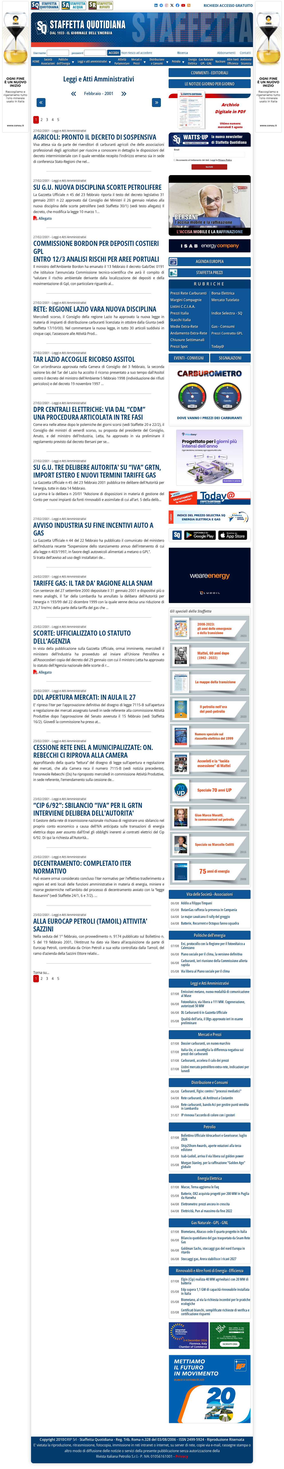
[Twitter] (172, 5)
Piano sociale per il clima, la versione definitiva (211, 954)
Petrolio (176, 61)
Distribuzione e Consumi (209, 1082)
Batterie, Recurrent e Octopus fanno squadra (210, 923)
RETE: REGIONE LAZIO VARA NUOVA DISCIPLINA (94, 309)
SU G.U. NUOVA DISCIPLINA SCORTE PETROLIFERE (97, 187)
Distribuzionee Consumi (157, 61)
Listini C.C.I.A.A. (182, 306)
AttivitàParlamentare (122, 61)
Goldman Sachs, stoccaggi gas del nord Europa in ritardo (213, 1250)
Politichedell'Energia (63, 61)
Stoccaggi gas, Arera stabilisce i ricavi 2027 (208, 1259)
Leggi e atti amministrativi (92, 61)
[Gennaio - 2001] (74, 93)
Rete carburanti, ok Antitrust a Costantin (207, 1098)
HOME (35, 61)
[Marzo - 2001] (124, 93)
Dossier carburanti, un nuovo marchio (205, 1044)
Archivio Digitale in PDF (230, 114)
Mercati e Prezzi (209, 1034)
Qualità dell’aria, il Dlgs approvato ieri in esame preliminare (212, 1021)
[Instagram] (166, 5)
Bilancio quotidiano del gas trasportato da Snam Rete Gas (215, 1240)
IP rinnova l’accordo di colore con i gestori (208, 1115)
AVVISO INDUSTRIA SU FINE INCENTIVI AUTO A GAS (93, 529)
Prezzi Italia (179, 313)
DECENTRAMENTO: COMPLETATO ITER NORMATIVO (82, 867)
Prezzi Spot (179, 346)
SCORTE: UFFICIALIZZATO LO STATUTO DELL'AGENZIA (82, 636)
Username (39, 53)
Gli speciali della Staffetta (190, 611)
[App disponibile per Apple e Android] (209, 536)
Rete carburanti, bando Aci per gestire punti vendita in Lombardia (215, 1107)
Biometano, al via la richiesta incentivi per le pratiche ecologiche (215, 1302)
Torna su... (41, 972)
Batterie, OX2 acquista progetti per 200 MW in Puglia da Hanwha (215, 1196)
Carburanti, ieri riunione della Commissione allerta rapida (214, 963)
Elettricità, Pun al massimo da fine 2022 (206, 1211)
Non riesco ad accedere (136, 53)
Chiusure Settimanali (187, 340)
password (77, 53)
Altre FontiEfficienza (233, 61)
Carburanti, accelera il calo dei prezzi (205, 1061)
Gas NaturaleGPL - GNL (206, 61)
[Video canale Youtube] (183, 5)
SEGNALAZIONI (230, 358)
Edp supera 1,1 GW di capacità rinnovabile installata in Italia (215, 1291)
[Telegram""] (161, 5)
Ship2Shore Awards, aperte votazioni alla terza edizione (211, 1148)
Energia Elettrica (210, 1178)
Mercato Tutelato (225, 300)
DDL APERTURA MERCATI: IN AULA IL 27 (84, 697)
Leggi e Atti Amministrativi (210, 983)
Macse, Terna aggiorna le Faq (200, 1187)
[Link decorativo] (191, 110)
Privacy (182, 1456)
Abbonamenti (226, 53)
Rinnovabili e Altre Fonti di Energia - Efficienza (209, 1270)
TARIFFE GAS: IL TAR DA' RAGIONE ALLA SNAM (92, 583)
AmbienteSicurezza (246, 61)
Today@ (217, 346)
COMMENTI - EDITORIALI (209, 73)
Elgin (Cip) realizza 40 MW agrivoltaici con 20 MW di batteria (214, 1281)
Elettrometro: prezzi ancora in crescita (205, 1204)
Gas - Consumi (223, 326)
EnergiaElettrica (192, 61)
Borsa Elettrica (223, 293)
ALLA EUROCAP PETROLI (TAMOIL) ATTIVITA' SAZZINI (90, 924)
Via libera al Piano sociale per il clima (205, 971)
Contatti (245, 53)
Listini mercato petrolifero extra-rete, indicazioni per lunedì (215, 1069)
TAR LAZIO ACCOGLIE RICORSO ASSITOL (84, 359)
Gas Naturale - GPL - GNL (209, 1223)
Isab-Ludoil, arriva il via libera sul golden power (212, 1156)
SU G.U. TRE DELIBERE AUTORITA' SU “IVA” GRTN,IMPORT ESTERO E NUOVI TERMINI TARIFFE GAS (97, 471)
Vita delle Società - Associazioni (210, 894)
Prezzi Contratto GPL (227, 333)
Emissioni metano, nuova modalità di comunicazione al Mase (215, 994)
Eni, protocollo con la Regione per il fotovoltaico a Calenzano (213, 946)
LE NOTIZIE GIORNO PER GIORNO (210, 84)
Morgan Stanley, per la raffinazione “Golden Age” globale (213, 1165)
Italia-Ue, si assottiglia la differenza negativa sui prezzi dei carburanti (212, 1052)
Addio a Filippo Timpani (196, 903)
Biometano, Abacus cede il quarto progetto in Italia (214, 1232)
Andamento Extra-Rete (188, 333)
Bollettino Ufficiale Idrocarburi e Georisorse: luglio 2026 (214, 1137)
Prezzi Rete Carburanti (188, 293)
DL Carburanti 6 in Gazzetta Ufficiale (204, 1013)
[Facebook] (177, 5)
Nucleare (220, 61)
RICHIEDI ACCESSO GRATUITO (228, 5)
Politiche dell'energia (209, 935)
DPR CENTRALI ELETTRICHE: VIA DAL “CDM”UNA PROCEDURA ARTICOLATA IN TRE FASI (89, 413)
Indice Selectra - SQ (226, 313)
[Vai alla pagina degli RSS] (188, 5)
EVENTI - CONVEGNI (189, 358)
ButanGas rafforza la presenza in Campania (209, 910)
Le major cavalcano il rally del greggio (205, 917)
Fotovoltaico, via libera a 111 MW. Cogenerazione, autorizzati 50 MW (213, 1004)
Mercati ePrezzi (136, 61)
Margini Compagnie (186, 300)
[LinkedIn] (156, 5)
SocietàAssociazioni (48, 61)
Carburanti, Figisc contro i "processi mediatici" (211, 1091)
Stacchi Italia (180, 320)
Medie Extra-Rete (184, 326)
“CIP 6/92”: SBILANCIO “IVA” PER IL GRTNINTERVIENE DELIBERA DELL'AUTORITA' (87, 809)
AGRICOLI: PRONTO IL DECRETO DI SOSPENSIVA (94, 137)
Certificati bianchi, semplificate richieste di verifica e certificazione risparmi (215, 1312)
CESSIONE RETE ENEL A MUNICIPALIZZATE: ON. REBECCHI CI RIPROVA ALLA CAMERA (93, 751)
